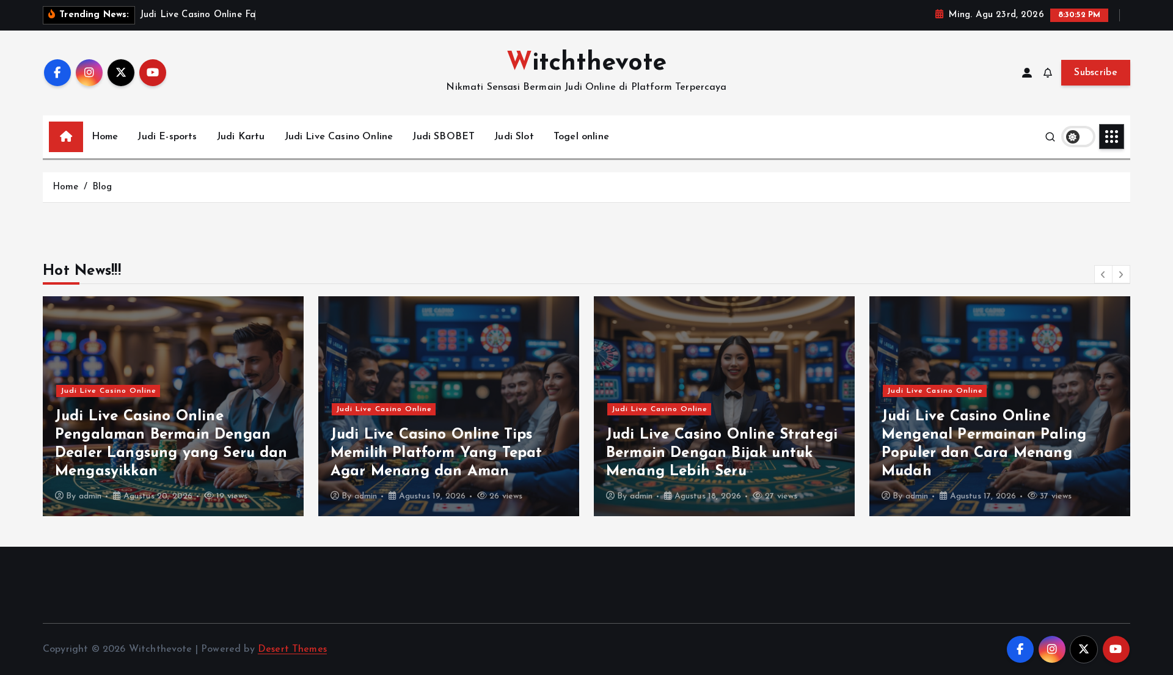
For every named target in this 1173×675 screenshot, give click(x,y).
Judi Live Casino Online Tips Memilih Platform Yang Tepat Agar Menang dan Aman (436, 453)
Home (105, 137)
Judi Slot (513, 137)
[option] (173, 406)
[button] (1103, 274)
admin (90, 496)
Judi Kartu (241, 137)
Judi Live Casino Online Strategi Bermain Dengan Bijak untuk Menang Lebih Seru (722, 453)
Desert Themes (292, 649)
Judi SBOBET (443, 137)
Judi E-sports (167, 137)
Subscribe (1095, 73)
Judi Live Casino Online (339, 137)
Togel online (581, 137)
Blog (102, 187)
